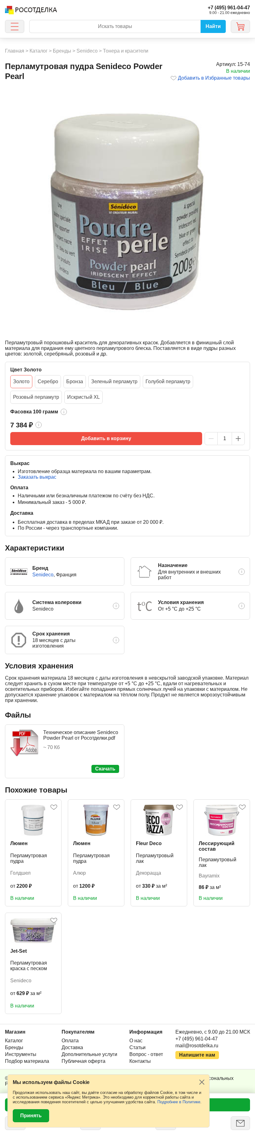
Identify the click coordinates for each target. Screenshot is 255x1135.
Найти (213, 26)
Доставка (72, 1047)
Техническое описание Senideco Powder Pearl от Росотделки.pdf (80, 735)
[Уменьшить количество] (211, 438)
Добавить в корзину (106, 438)
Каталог (14, 1040)
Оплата (70, 1040)
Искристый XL (83, 397)
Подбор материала (27, 1061)
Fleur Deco (149, 843)
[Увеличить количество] (238, 438)
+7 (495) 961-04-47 (196, 1038)
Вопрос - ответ (146, 1054)
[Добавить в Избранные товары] (54, 807)
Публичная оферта (83, 1061)
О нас (135, 1040)
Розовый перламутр (36, 397)
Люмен (19, 843)
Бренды (14, 1047)
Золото (21, 381)
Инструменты (20, 1054)
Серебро (48, 381)
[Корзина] (240, 26)
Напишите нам (197, 1055)
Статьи (137, 1047)
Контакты (140, 1061)
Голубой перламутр (168, 381)
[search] (115, 26)
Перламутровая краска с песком (28, 965)
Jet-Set (18, 951)
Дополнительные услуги (89, 1054)
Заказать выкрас (37, 477)
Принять (31, 1115)
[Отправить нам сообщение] (240, 1123)
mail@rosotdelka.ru (196, 1045)
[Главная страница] (31, 10)
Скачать (105, 768)
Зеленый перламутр (114, 381)
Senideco (42, 574)
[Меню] (14, 26)
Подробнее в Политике (178, 1102)
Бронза (74, 381)
